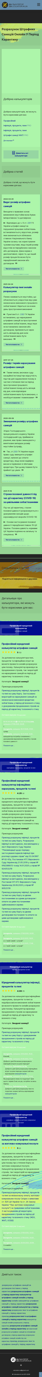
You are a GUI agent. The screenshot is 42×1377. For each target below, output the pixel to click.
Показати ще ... (9, 745)
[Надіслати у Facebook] (17, 583)
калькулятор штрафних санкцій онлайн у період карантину (17, 1297)
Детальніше (7, 140)
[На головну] (15, 5)
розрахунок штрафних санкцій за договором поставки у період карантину (16, 1288)
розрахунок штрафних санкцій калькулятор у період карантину (20, 1307)
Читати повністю (13, 269)
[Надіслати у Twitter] (20, 583)
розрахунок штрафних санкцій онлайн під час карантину (18, 1338)
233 (15, 451)
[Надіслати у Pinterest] (22, 583)
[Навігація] (38, 4)
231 (29, 223)
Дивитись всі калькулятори (21, 154)
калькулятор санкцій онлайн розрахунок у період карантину (19, 1323)
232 (22, 314)
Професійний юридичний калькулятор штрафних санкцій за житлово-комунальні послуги (20, 1139)
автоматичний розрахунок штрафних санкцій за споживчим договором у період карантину (19, 1332)
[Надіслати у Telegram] (25, 583)
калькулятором (20, 1074)
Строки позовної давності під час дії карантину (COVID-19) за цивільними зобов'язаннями (20, 498)
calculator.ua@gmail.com (21, 1370)
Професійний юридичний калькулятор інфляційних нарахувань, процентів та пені (19, 784)
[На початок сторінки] (21, 1365)
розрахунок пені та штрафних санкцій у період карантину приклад (20, 1313)
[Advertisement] (21, 71)
